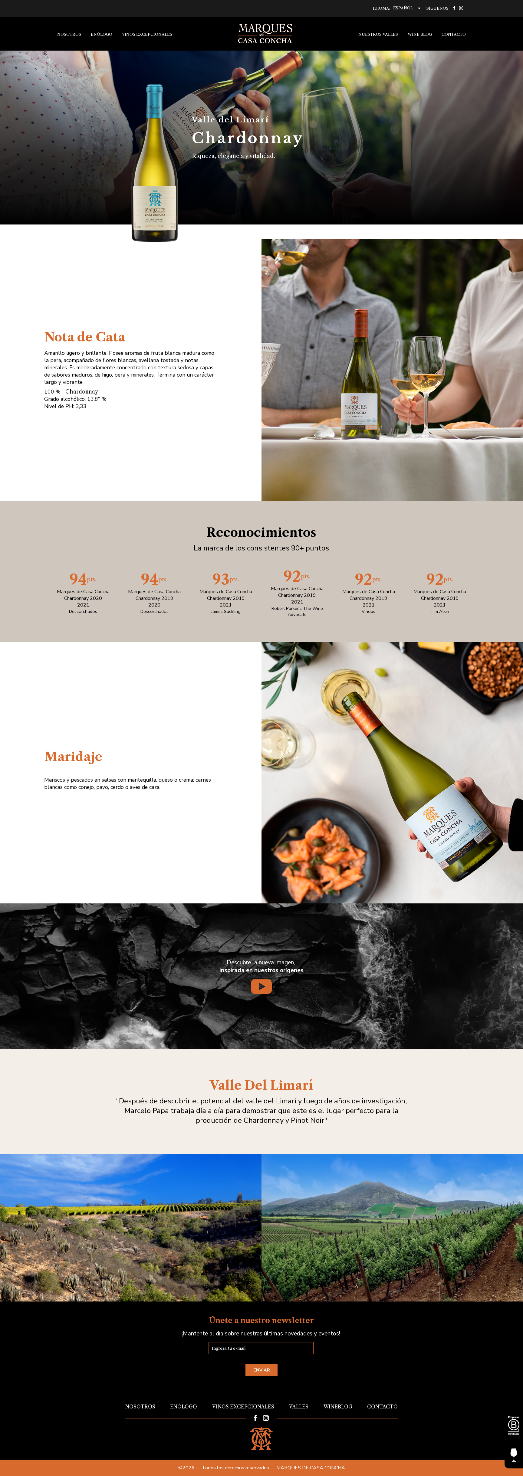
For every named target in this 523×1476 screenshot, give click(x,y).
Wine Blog (420, 34)
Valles (298, 1407)
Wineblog (338, 1407)
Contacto (454, 34)
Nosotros (69, 34)
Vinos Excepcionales (147, 34)
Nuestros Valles (378, 34)
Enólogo (101, 34)
